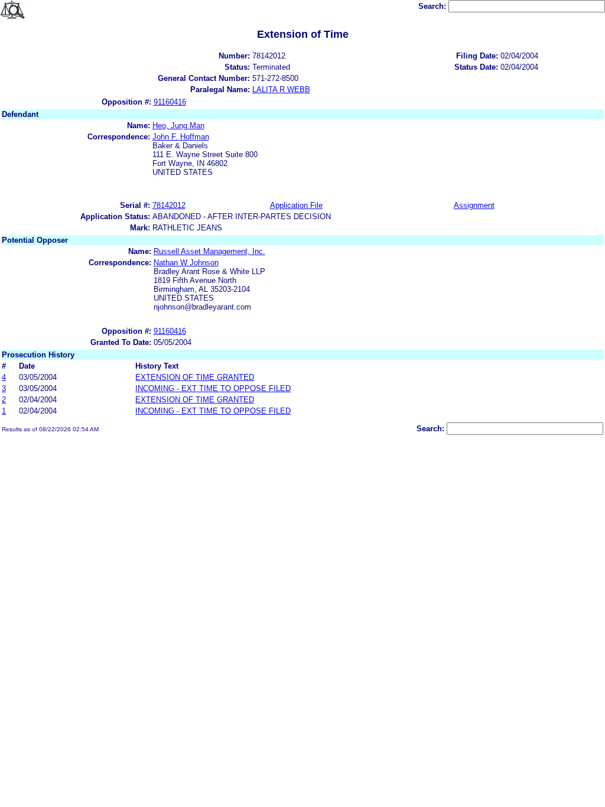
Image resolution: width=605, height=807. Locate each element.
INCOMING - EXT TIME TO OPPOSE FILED (213, 388)
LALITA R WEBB (281, 89)
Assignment (474, 205)
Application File (296, 205)
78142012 (169, 205)
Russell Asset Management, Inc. (209, 251)
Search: (433, 6)
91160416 (170, 101)
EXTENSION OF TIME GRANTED (194, 377)
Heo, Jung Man (178, 125)
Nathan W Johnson (186, 262)
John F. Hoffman (180, 136)
